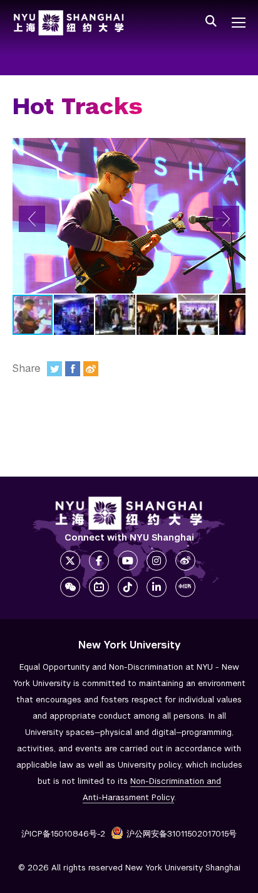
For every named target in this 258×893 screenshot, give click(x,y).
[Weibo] (90, 368)
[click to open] (238, 23)
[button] (32, 219)
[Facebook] (72, 368)
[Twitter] (54, 368)
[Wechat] (70, 587)
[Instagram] (157, 561)
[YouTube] (128, 561)
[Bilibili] (99, 587)
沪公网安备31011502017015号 (181, 833)
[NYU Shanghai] (129, 513)
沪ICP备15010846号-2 (63, 833)
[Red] (185, 587)
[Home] (69, 22)
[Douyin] (128, 587)
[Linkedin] (157, 587)
